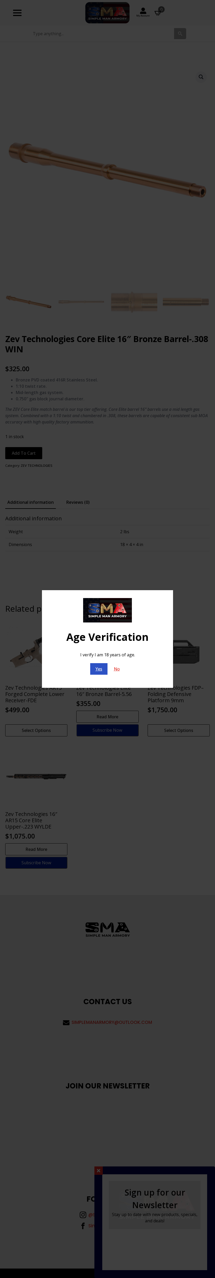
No (117, 669)
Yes (98, 669)
